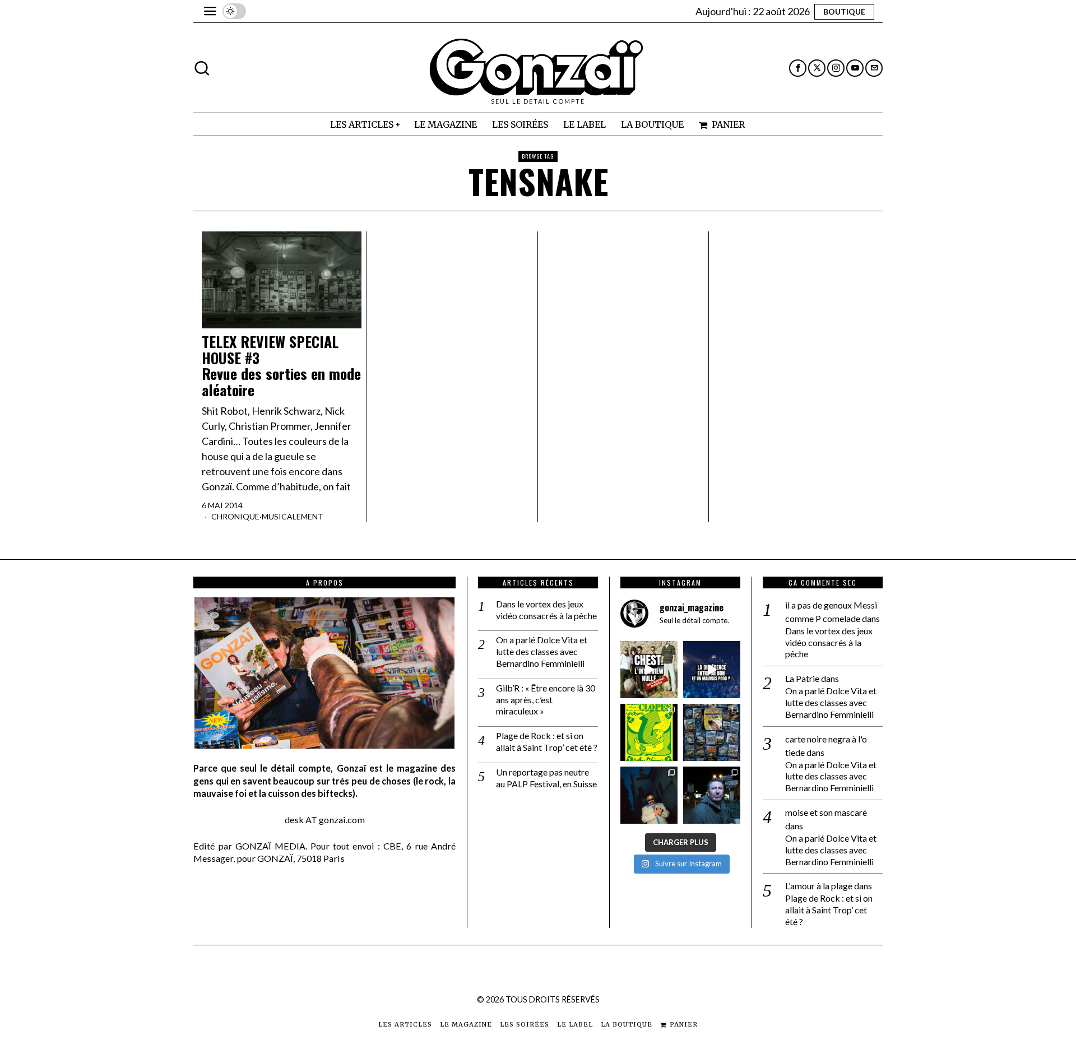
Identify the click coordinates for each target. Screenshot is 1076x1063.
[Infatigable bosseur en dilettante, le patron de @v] (711, 795)
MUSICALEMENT (292, 516)
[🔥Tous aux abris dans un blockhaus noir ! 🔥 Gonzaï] (649, 732)
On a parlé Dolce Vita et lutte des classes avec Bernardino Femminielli (541, 651)
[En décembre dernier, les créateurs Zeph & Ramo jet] (711, 732)
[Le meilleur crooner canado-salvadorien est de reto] (649, 795)
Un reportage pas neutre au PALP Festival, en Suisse (546, 778)
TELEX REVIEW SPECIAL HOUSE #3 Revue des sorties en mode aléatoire (281, 366)
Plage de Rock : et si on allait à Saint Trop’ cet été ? (546, 741)
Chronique (235, 516)
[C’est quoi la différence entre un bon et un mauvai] (711, 669)
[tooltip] (797, 68)
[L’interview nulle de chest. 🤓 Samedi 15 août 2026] (649, 669)
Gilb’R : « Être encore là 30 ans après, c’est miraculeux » (545, 700)
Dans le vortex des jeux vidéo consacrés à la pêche (546, 609)
